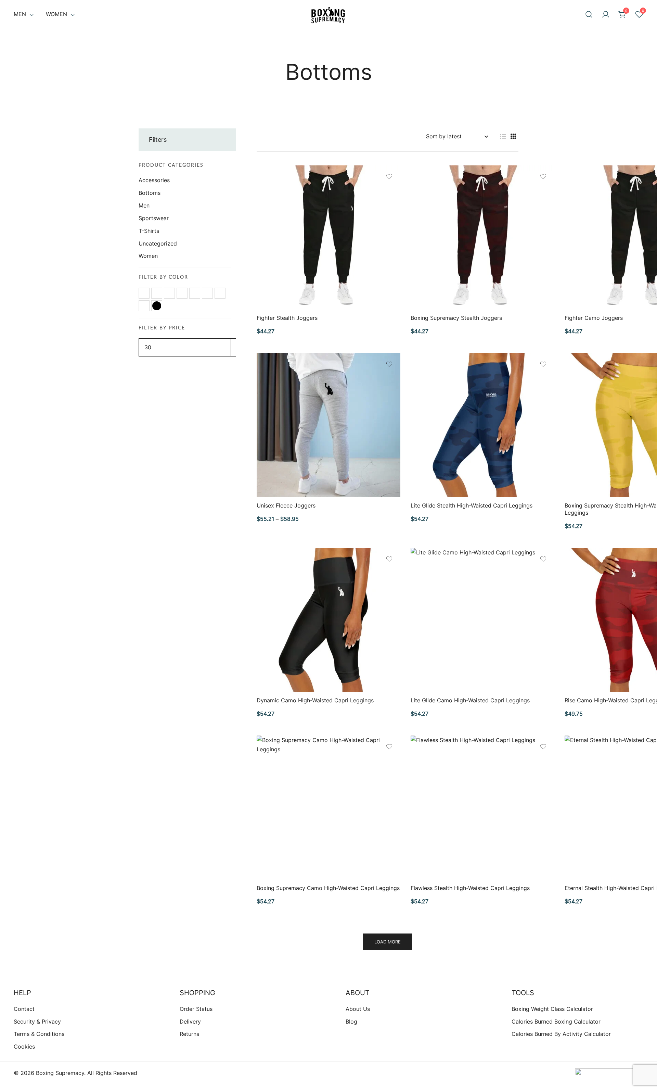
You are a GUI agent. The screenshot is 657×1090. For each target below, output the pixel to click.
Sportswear (154, 218)
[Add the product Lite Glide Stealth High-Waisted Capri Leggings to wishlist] (543, 364)
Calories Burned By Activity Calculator (561, 1033)
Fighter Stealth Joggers (287, 317)
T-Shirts (149, 230)
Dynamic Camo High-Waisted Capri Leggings (315, 700)
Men (20, 14)
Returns (189, 1033)
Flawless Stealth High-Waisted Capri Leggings (470, 888)
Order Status (196, 1008)
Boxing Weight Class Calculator (552, 1008)
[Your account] (606, 14)
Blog (351, 1021)
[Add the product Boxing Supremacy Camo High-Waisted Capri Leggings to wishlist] (389, 747)
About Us (358, 1008)
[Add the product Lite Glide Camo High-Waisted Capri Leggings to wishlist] (543, 559)
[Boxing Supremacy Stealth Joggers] (482, 237)
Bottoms (149, 192)
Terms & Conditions (39, 1033)
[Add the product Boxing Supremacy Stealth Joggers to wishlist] (543, 177)
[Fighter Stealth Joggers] (328, 237)
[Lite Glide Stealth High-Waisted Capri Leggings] (482, 425)
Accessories (154, 180)
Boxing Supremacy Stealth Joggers (456, 317)
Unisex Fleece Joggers (286, 505)
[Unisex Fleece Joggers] (328, 425)
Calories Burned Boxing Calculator (556, 1021)
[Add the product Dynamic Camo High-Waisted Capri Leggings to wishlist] (389, 559)
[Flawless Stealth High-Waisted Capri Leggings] (482, 807)
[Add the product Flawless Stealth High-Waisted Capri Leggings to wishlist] (543, 747)
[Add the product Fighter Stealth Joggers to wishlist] (389, 177)
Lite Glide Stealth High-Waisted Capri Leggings (471, 505)
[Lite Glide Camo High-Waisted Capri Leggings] (482, 620)
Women (56, 14)
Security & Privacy (37, 1021)
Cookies (24, 1046)
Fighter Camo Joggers (594, 317)
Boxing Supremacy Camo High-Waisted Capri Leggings (328, 888)
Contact (24, 1008)
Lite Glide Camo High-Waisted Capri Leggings (470, 700)
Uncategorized (158, 243)
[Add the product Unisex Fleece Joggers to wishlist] (389, 364)
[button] (503, 136)
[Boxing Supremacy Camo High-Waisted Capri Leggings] (328, 807)
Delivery (190, 1021)
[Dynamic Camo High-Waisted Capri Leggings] (328, 620)
